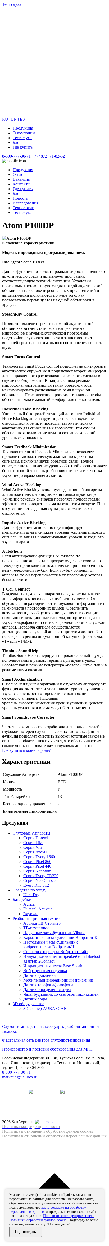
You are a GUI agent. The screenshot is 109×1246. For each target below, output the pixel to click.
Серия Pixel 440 (37, 866)
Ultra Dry (31, 894)
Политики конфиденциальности (68, 1216)
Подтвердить (25, 1232)
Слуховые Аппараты (31, 833)
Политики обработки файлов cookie (37, 1220)
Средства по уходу (29, 890)
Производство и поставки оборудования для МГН (47, 1049)
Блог (17, 142)
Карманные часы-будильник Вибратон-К (60, 937)
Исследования (25, 203)
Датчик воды (35, 999)
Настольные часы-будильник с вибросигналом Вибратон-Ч (50, 944)
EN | (15, 119)
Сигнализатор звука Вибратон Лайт (55, 951)
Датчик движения (39, 975)
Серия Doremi (35, 838)
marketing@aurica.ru (19, 1077)
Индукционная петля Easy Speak (52, 966)
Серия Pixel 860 (37, 861)
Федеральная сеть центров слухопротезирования (46, 1040)
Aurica (29, 904)
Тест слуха (22, 137)
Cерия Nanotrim (37, 871)
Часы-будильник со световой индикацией (61, 994)
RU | (6, 119)
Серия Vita (32, 847)
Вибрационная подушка (45, 970)
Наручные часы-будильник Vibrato (54, 932)
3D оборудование (28, 1004)
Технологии (23, 207)
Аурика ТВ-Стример (42, 923)
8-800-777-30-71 (16, 156)
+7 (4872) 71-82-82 (48, 156)
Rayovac (30, 913)
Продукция (23, 128)
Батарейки (22, 899)
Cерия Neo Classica (40, 880)
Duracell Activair (37, 909)
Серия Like (33, 842)
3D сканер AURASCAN (45, 1008)
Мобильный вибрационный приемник (58, 980)
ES (22, 119)
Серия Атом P (35, 852)
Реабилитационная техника (37, 918)
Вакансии (21, 179)
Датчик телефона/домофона (48, 985)
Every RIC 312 (36, 885)
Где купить (23, 147)
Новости (20, 198)
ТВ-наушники (36, 928)
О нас (18, 174)
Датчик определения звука (47, 989)
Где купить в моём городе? (26, 750)
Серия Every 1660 (39, 857)
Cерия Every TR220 (40, 876)
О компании (24, 133)
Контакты (21, 184)
